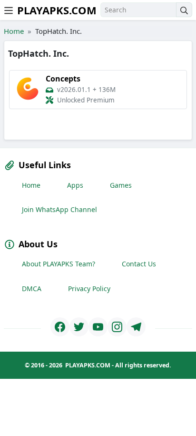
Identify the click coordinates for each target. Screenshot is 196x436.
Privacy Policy (89, 288)
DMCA (31, 288)
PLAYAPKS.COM (57, 10)
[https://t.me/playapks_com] (136, 326)
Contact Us (139, 263)
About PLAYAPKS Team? (58, 263)
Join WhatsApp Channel (59, 209)
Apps (75, 185)
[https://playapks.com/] (59, 326)
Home (14, 31)
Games (121, 185)
